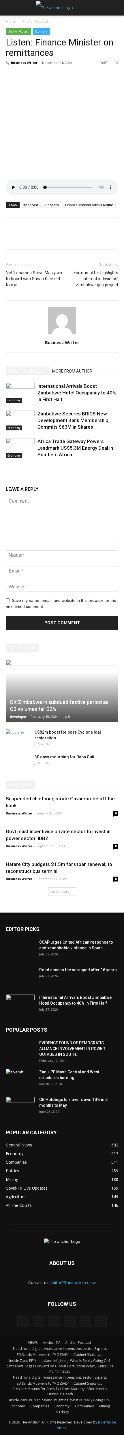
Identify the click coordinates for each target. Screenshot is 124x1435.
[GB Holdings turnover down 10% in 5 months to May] (20, 1107)
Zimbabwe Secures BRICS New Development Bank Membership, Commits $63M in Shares (73, 420)
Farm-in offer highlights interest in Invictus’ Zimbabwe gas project (96, 278)
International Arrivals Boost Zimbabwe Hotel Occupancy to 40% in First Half (76, 392)
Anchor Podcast (35, 21)
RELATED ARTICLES (27, 371)
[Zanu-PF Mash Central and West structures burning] (20, 1079)
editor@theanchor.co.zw (73, 1282)
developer (18, 716)
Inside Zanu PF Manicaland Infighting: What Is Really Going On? (59, 1360)
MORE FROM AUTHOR (72, 371)
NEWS (32, 1342)
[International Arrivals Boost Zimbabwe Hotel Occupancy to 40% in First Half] (20, 393)
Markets (62, 1412)
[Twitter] (70, 1321)
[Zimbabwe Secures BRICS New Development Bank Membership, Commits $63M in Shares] (20, 420)
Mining (104, 1406)
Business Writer (24, 62)
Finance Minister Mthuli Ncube (89, 205)
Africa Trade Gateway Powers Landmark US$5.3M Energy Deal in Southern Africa (75, 447)
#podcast (30, 205)
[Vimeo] (85, 1321)
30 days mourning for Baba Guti (64, 757)
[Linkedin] (38, 1321)
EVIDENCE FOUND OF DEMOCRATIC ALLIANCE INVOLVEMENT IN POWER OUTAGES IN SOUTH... (72, 1049)
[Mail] (54, 1321)
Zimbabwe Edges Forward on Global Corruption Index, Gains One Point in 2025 (60, 1369)
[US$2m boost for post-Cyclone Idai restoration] (17, 738)
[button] (116, 8)
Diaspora (51, 205)
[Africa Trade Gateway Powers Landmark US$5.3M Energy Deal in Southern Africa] (20, 448)
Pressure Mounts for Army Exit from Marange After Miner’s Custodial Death (59, 1391)
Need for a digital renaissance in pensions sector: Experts (60, 1348)
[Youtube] (101, 1321)
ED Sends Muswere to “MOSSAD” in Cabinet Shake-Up (60, 1354)
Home (11, 21)
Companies (39, 1406)
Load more (60, 891)
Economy (41, 31)
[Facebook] (23, 1321)
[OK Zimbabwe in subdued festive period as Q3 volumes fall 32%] (62, 691)
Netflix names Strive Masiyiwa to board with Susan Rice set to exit (34, 278)
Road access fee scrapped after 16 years (78, 970)
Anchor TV (51, 1342)
